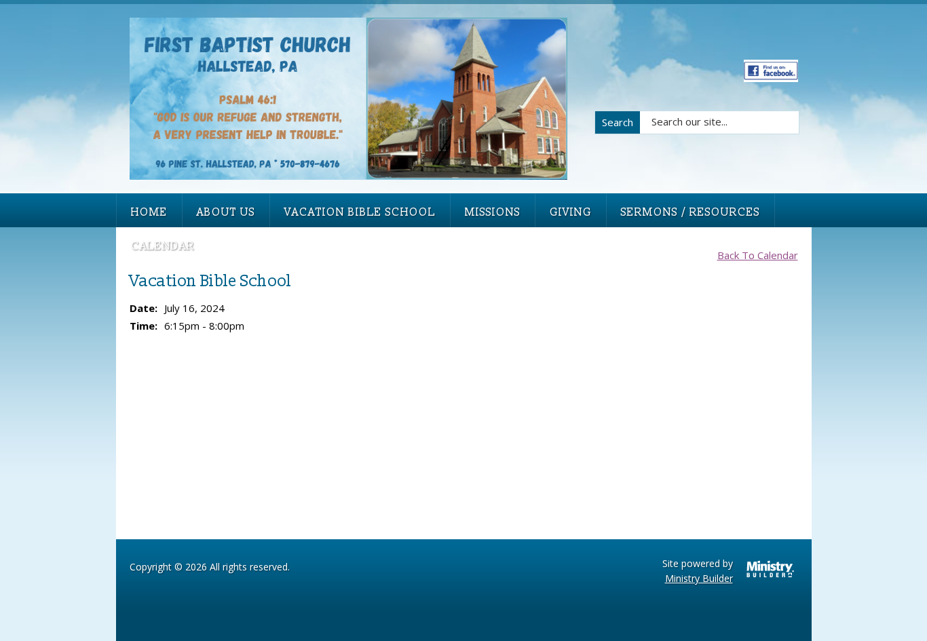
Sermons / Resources (690, 212)
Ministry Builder (699, 578)
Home (149, 212)
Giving (571, 212)
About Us (226, 212)
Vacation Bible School (360, 212)
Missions (493, 212)
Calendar (163, 246)
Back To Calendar (757, 255)
